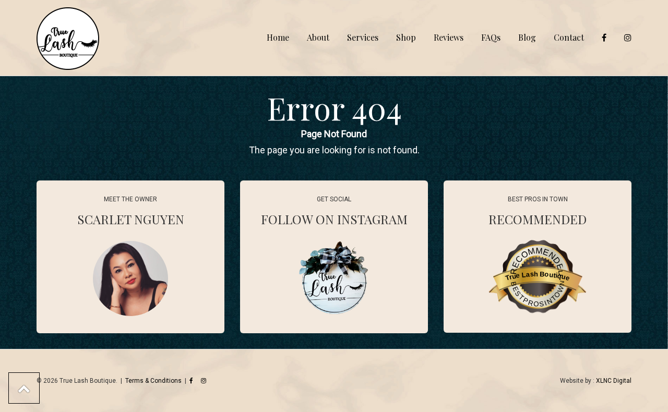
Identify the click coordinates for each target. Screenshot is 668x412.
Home (278, 37)
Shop (406, 37)
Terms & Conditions (153, 380)
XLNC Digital (613, 380)
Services (362, 37)
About (318, 37)
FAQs (490, 37)
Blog (527, 37)
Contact (569, 37)
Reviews (448, 37)
